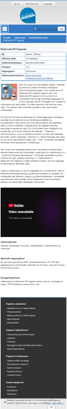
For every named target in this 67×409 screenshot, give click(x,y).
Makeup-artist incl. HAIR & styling (21, 315)
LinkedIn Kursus (14, 375)
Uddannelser (19, 37)
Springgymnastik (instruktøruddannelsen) (24, 345)
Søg (61, 28)
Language (48, 3)
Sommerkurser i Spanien (17, 364)
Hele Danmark (32, 3)
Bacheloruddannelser (38, 37)
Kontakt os (11, 386)
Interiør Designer (14, 367)
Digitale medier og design (18, 360)
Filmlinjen (11, 341)
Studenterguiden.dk (14, 382)
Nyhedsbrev (12, 390)
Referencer (12, 394)
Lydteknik (11, 338)
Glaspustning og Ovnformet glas (20, 334)
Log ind (16, 3)
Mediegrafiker (13, 322)
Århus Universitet (33, 75)
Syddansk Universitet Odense (39, 78)
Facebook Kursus (14, 371)
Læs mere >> (58, 402)
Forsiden (7, 37)
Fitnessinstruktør (14, 311)
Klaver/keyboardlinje (16, 348)
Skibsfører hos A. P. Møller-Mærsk (21, 308)
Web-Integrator (13, 319)
